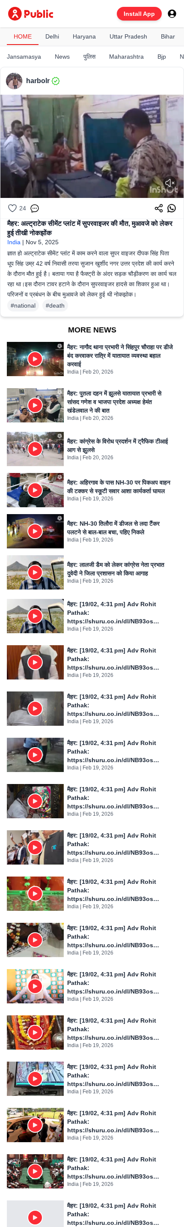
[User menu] (172, 14)
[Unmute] (170, 183)
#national (23, 305)
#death (55, 305)
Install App (139, 13)
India (14, 242)
